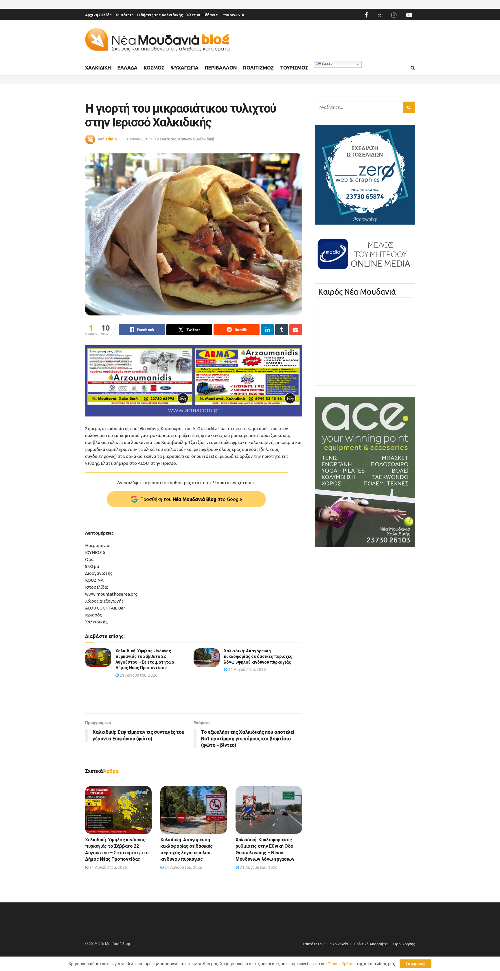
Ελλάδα (127, 67)
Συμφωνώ (415, 964)
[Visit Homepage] (157, 40)
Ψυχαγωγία (184, 67)
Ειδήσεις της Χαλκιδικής (160, 15)
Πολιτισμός (258, 67)
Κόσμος (154, 67)
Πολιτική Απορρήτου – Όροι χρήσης (384, 944)
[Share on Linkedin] (267, 329)
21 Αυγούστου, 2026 (138, 675)
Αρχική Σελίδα (98, 15)
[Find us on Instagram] (394, 15)
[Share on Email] (295, 329)
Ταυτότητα (124, 15)
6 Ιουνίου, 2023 (139, 139)
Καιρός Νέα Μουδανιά (357, 291)
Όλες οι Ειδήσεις (202, 15)
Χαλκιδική (98, 67)
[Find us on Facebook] (366, 15)
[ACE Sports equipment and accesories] (365, 472)
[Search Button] (413, 68)
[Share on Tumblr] (281, 329)
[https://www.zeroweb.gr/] (365, 174)
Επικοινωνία (232, 15)
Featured (168, 139)
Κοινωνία (186, 139)
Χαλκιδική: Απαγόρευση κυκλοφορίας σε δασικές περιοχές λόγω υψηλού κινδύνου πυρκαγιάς (258, 657)
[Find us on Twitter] (380, 15)
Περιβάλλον (221, 67)
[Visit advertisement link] (193, 381)
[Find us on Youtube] (409, 15)
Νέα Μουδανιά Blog (114, 944)
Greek (326, 64)
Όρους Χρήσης (342, 963)
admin (111, 139)
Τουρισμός (294, 67)
